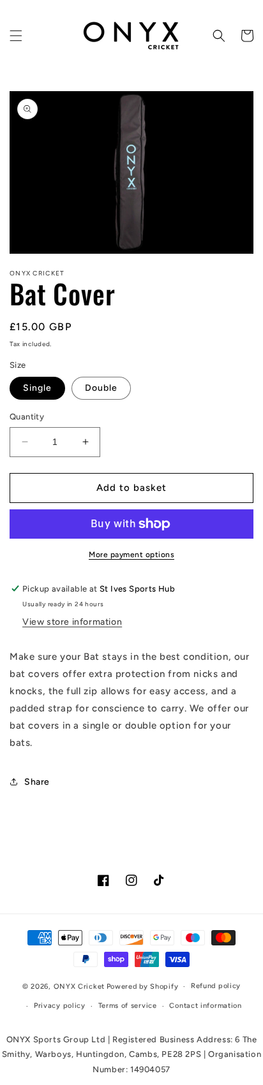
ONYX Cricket (79, 986)
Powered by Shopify (143, 986)
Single (37, 387)
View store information (72, 621)
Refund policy (216, 986)
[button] (16, 36)
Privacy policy (60, 1005)
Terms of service (127, 1005)
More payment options (131, 554)
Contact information (205, 1005)
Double (101, 387)
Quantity (27, 416)
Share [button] (37, 781)
